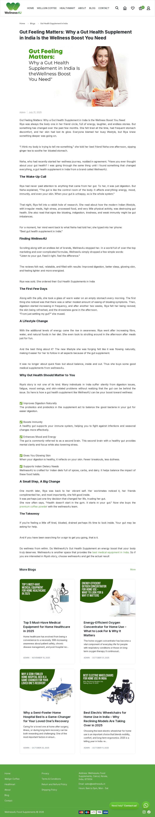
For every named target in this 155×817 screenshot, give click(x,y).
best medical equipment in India (110, 552)
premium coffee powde (33, 506)
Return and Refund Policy (54, 784)
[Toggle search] (117, 8)
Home (30, 8)
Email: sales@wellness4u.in (92, 784)
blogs (32, 23)
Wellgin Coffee (47, 8)
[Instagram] (144, 812)
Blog (92, 8)
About (82, 8)
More (133, 569)
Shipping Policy (49, 789)
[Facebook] (148, 812)
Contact (103, 8)
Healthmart (67, 8)
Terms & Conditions (51, 779)
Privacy (45, 773)
